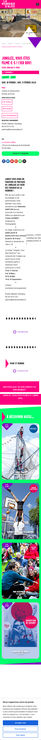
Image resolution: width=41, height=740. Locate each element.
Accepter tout (20, 723)
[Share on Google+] (16, 161)
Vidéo (13, 77)
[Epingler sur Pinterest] (12, 161)
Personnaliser (20, 729)
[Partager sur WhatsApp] (20, 161)
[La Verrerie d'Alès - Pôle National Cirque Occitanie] (12, 5)
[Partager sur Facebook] (4, 161)
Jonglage (5, 77)
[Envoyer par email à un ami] (24, 161)
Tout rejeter (20, 735)
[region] (20, 719)
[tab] (20, 332)
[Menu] (37, 4)
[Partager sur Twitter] (8, 161)
